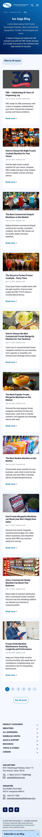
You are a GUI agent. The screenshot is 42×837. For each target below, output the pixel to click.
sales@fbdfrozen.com (16, 777)
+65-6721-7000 (13, 796)
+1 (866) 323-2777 (19, 775)
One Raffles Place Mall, (12, 789)
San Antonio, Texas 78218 (13, 771)
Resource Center (15, 12)
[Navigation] (37, 5)
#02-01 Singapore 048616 (13, 791)
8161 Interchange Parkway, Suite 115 (18, 768)
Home (5, 12)
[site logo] (15, 5)
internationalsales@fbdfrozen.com (21, 798)
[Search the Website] (32, 5)
